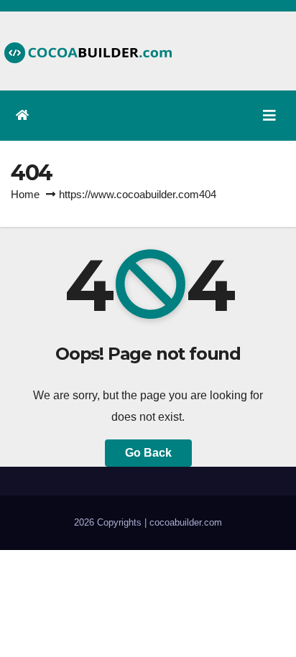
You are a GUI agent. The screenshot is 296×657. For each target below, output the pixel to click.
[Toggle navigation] (269, 115)
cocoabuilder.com (185, 522)
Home (25, 194)
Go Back (148, 453)
